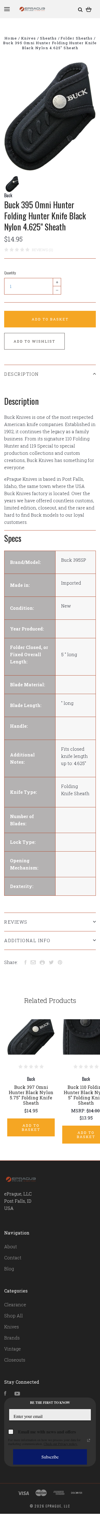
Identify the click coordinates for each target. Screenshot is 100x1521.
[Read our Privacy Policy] (88, 1440)
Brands (12, 1338)
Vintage (12, 1349)
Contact (12, 1257)
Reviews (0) (42, 249)
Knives (11, 1327)
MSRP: (78, 1110)
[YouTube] (17, 1394)
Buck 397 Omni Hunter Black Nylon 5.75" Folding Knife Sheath (31, 1095)
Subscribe (50, 1457)
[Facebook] (5, 1394)
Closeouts (14, 1360)
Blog (9, 1269)
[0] (89, 9)
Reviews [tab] (16, 922)
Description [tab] (21, 374)
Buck (8, 195)
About (10, 1246)
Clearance (15, 1304)
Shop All (13, 1315)
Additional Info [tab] (27, 940)
